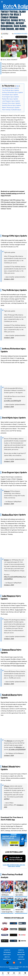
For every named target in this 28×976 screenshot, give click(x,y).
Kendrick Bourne (9, 695)
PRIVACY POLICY (7, 959)
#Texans (6, 786)
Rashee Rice (7, 514)
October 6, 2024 (9, 279)
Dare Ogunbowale (18, 665)
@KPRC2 (6, 799)
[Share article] (2, 37)
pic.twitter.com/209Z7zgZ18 (12, 401)
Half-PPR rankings (15, 200)
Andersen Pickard (20, 33)
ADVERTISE (21, 950)
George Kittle (20, 139)
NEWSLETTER (21, 952)
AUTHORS (21, 957)
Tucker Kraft (19, 610)
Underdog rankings (6, 206)
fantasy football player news (18, 152)
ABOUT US (7, 957)
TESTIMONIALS (7, 952)
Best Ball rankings (18, 204)
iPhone (18, 826)
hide (17, 86)
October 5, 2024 (9, 407)
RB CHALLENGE (21, 954)
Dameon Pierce (9, 649)
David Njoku (23, 141)
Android (3, 828)
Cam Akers (7, 665)
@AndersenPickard (22, 37)
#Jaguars (7, 491)
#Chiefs (6, 560)
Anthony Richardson (13, 141)
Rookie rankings (21, 202)
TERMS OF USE (21, 959)
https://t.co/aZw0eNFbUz (11, 577)
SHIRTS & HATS (7, 954)
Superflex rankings (6, 204)
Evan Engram (5, 143)
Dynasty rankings (18, 206)
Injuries (9, 208)
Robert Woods (8, 766)
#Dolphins (19, 747)
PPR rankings (5, 200)
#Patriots (9, 741)
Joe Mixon (14, 661)
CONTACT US (7, 950)
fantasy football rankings (9, 193)
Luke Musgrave (9, 596)
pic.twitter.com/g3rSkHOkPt (17, 749)
